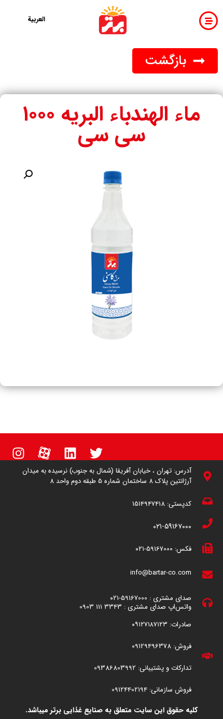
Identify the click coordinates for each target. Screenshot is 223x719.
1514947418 (148, 503)
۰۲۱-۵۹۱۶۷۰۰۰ (172, 526)
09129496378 (151, 646)
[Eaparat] (44, 453)
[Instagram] (18, 453)
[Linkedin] (70, 453)
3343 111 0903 (100, 606)
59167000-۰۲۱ (154, 549)
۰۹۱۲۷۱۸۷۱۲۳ (150, 624)
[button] (175, 61)
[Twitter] (96, 453)
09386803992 (115, 668)
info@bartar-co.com (160, 572)
